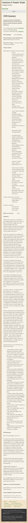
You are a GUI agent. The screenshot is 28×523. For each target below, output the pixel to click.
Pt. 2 (15, 29)
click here (21, 28)
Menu (14, 11)
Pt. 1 (12, 29)
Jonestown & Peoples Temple (13, 2)
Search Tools (5, 9)
